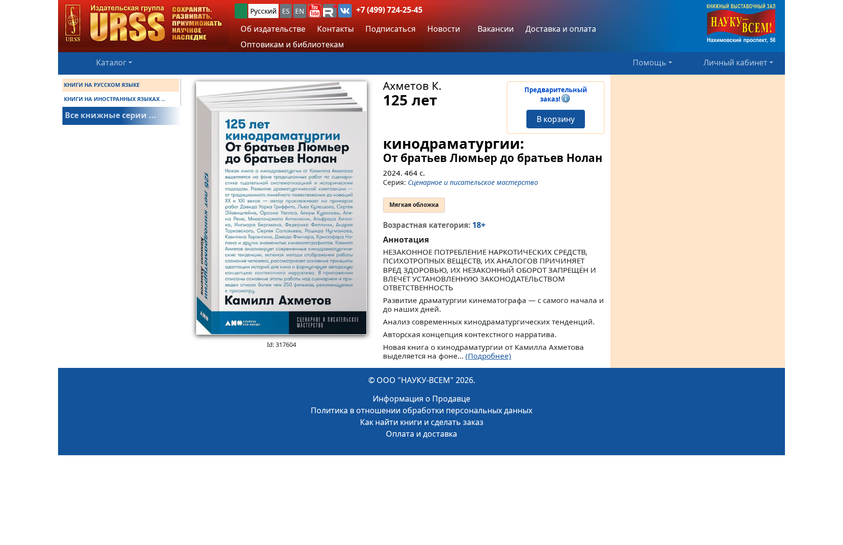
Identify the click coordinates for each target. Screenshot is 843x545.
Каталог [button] (111, 62)
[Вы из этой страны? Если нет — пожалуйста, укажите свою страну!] (241, 11)
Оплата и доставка (421, 433)
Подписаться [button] (390, 28)
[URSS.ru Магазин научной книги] (143, 23)
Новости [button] (443, 28)
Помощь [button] (649, 62)
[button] (314, 11)
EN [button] (299, 11)
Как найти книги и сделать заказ (421, 422)
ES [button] (286, 11)
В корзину (556, 119)
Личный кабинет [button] (735, 62)
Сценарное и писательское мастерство (473, 182)
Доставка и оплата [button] (560, 28)
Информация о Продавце (421, 398)
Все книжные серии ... (110, 115)
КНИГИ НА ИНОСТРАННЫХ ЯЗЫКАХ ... (114, 98)
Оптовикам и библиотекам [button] (292, 44)
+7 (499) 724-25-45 (389, 9)
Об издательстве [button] (273, 28)
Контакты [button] (335, 28)
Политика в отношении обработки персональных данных (421, 410)
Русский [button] (263, 11)
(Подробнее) (488, 356)
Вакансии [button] (495, 28)
